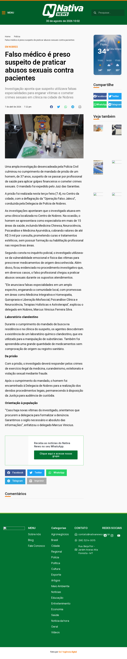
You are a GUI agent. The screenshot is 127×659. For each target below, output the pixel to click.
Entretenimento (60, 603)
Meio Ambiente (60, 586)
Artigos (55, 580)
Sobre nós (34, 534)
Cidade (55, 545)
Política (55, 563)
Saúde (55, 615)
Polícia (17, 36)
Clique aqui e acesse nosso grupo (56, 455)
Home (7, 36)
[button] (51, 107)
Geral (54, 626)
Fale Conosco (36, 545)
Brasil (54, 540)
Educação (57, 597)
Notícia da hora (60, 620)
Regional (56, 551)
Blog (31, 540)
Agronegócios (60, 534)
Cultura (55, 568)
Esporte (56, 574)
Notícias (56, 592)
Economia (57, 609)
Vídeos (55, 632)
